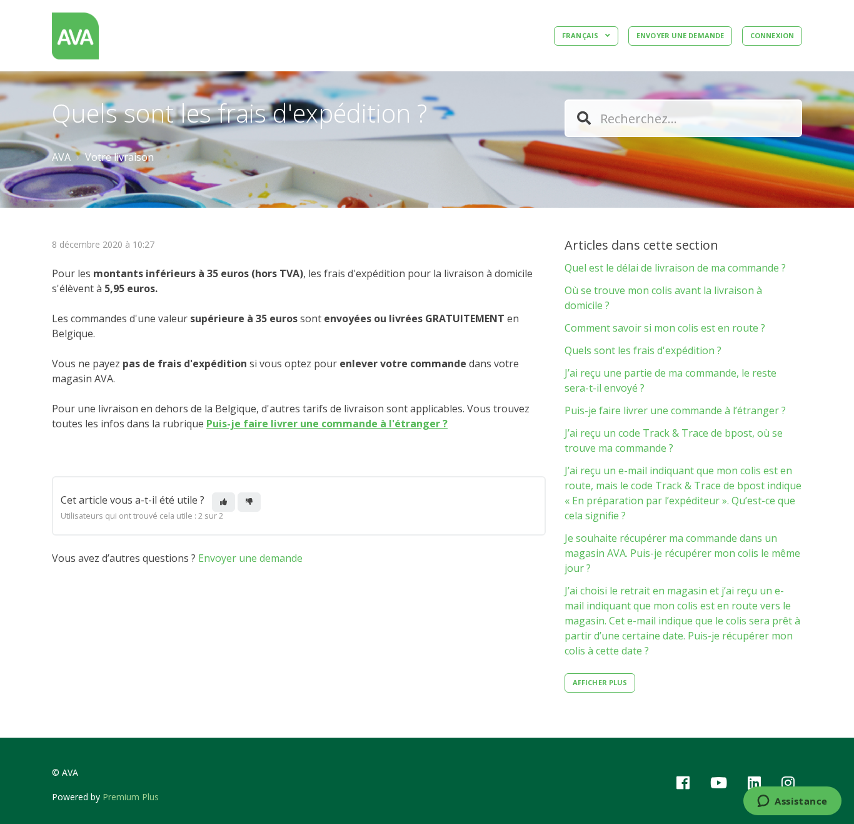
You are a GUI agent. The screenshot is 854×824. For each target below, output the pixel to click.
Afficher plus (600, 682)
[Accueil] (75, 36)
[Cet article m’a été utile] (223, 502)
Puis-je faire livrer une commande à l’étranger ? (675, 410)
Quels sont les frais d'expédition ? (643, 350)
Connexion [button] (772, 35)
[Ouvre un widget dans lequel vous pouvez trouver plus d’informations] (792, 802)
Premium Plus (131, 797)
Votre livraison (119, 157)
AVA (61, 157)
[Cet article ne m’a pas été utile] (249, 502)
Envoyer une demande (680, 35)
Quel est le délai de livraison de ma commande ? (675, 268)
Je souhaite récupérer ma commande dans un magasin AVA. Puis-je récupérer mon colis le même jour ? (682, 553)
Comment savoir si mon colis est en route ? (665, 328)
